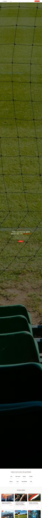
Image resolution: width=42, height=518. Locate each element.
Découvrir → (21, 241)
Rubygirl (4, 1)
